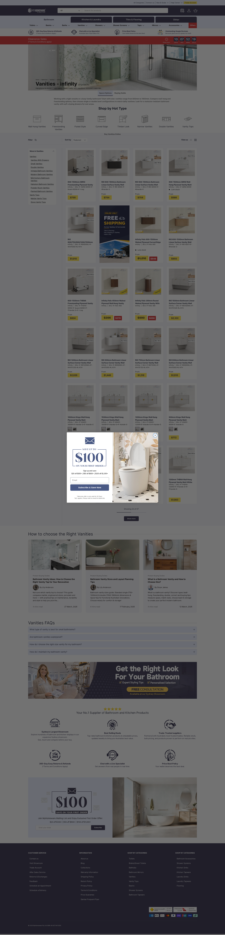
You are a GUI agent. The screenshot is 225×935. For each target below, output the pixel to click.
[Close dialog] (155, 435)
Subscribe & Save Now (89, 487)
